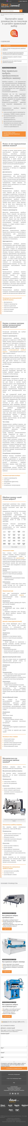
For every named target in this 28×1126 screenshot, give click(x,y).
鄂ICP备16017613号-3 (21, 1121)
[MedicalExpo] (24, 1105)
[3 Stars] (4, 1021)
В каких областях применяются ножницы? (13, 965)
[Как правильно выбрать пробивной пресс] (14, 900)
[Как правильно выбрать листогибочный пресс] (14, 989)
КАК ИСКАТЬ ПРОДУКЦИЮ (14, 1074)
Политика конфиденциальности (13, 1119)
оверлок (21, 595)
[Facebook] (10, 1093)
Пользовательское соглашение (13, 1120)
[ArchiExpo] (10, 1105)
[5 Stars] (6, 1021)
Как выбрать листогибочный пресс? (11, 1009)
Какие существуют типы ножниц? (11, 964)
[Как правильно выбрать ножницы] (14, 946)
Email (3, 1052)
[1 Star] (2, 1021)
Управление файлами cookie (8, 1121)
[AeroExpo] (11, 1110)
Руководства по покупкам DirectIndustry (12, 1116)
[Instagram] (18, 1093)
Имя (2, 1048)
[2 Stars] (3, 1021)
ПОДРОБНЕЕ (7, 929)
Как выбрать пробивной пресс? (10, 920)
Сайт (2, 1057)
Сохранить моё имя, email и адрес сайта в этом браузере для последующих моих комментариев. (13, 1065)
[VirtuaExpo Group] (14, 1100)
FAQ (14, 1082)
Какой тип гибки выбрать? (9, 1013)
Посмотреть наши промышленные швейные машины (11, 134)
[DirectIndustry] (11, 5)
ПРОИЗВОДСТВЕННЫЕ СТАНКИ (9, 67)
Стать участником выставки (14, 1078)
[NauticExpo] (17, 1105)
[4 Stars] (5, 1021)
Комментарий (5, 1033)
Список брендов (14, 1086)
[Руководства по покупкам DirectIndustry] (14, 33)
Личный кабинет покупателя (14, 1089)
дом (1, 14)
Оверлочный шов (8, 591)
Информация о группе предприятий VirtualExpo (14, 1090)
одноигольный (20, 558)
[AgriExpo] (17, 1110)
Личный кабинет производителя (14, 1088)
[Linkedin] (15, 1093)
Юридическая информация (13, 1118)
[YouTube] (13, 1093)
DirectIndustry (22, 1)
